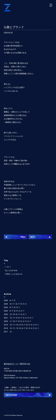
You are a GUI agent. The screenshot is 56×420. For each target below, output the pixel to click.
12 (11, 304)
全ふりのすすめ (11, 270)
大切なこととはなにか (13, 274)
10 (14, 314)
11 (14, 304)
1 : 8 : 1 (8, 267)
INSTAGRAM (11, 395)
